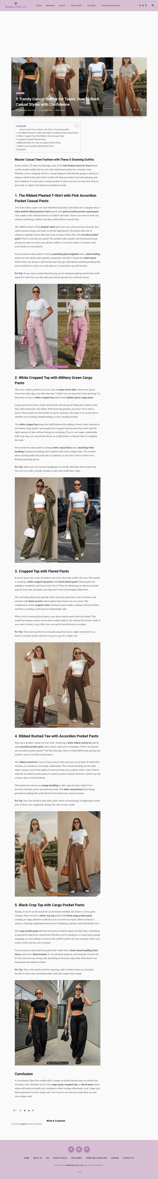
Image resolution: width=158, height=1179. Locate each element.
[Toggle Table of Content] (75, 126)
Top (80, 1172)
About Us (37, 1158)
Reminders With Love (27, 110)
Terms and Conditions (96, 1158)
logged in (24, 1124)
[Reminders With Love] (15, 5)
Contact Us (128, 1158)
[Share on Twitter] (134, 110)
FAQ (47, 1158)
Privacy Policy (60, 1158)
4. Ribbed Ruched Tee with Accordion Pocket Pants (38, 142)
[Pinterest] (141, 110)
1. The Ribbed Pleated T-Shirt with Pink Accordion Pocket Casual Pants (47, 132)
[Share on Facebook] (131, 110)
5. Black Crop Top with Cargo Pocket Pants (35, 146)
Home (26, 1158)
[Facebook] (71, 1149)
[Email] (5, 161)
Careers (115, 1158)
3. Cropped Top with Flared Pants (31, 139)
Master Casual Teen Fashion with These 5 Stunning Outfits (44, 129)
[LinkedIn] (137, 110)
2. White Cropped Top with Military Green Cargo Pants (40, 136)
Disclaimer (76, 1158)
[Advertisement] (79, 35)
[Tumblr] (5, 155)
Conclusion (21, 149)
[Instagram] (79, 1149)
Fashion (20, 93)
